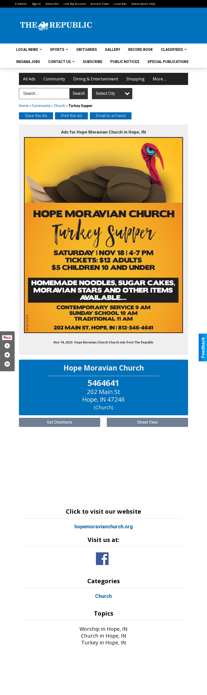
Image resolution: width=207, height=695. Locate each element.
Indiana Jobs (28, 62)
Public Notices (124, 62)
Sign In (36, 4)
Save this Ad (36, 115)
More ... (159, 79)
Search (79, 93)
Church (59, 106)
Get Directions (59, 422)
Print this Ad (71, 115)
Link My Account (75, 4)
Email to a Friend (110, 115)
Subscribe (52, 4)
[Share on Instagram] (7, 363)
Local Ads (120, 4)
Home (24, 106)
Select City (105, 93)
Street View (147, 422)
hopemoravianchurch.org (103, 527)
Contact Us (59, 62)
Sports (57, 50)
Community (54, 79)
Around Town (100, 4)
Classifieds (172, 50)
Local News (27, 50)
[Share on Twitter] (7, 354)
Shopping (135, 79)
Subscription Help (143, 4)
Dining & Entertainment (95, 79)
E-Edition (21, 4)
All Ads (29, 79)
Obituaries (86, 50)
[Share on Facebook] (7, 345)
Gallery (112, 50)
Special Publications (168, 62)
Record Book (140, 50)
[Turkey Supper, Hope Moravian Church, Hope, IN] (103, 235)
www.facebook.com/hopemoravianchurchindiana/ (102, 558)
